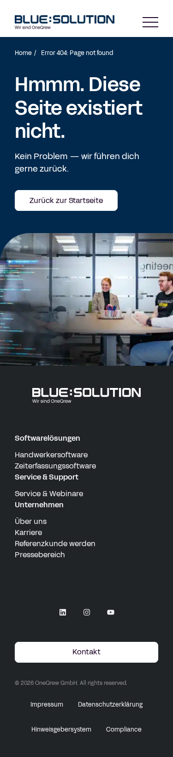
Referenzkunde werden (55, 543)
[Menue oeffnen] (150, 22)
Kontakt (86, 651)
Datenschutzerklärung (110, 705)
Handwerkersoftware (51, 454)
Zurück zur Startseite (66, 200)
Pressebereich (40, 554)
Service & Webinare (49, 493)
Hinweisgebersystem (61, 730)
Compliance (124, 730)
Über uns (31, 521)
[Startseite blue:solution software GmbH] (65, 22)
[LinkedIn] (63, 612)
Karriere (28, 532)
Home (23, 53)
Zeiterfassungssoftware (55, 466)
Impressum (46, 705)
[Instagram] (87, 612)
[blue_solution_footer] (86, 395)
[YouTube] (111, 612)
